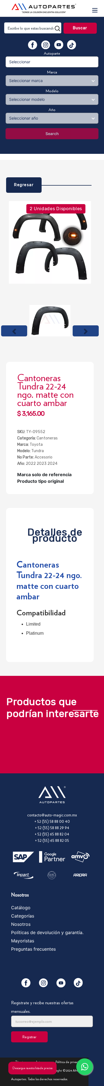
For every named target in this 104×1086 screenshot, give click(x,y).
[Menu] (94, 8)
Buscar (80, 28)
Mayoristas (22, 940)
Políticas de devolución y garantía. (47, 932)
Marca (52, 72)
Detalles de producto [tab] (54, 533)
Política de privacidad (69, 1062)
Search (52, 133)
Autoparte (52, 53)
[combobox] (32, 27)
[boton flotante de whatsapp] (84, 1066)
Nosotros (21, 924)
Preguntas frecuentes (33, 949)
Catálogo (21, 907)
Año (52, 109)
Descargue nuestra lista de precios (32, 1068)
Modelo (52, 91)
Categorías (22, 916)
